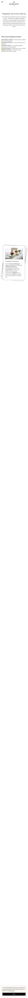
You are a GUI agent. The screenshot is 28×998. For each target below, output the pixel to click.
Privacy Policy (11, 990)
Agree (14, 994)
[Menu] (2, 2)
